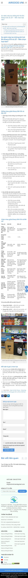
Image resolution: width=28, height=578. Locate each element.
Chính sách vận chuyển (20, 536)
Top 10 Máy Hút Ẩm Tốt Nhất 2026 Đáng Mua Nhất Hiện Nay (13, 465)
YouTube (6, 559)
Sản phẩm (4, 531)
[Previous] (23, 458)
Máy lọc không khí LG (6, 539)
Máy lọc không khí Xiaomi (7, 550)
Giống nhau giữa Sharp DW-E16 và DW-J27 (14, 30)
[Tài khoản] (23, 2)
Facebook (6, 557)
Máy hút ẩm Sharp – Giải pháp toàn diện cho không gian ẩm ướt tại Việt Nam (13, 391)
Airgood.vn (14, 2)
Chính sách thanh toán (20, 539)
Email (4, 429)
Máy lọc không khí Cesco (7, 548)
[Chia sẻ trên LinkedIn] (8, 396)
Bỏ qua (20, 577)
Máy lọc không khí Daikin (7, 536)
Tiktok (5, 562)
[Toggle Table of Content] (23, 24)
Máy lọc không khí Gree (6, 545)
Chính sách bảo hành (19, 541)
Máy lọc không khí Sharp (7, 533)
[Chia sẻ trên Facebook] (2, 396)
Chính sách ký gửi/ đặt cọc (20, 544)
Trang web (5, 436)
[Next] (26, 458)
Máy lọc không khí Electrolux (5, 542)
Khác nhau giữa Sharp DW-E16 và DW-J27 (14, 31)
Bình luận (6, 409)
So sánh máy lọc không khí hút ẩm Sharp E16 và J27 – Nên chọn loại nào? (14, 27)
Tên (4, 422)
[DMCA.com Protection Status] (15, 563)
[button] (26, 2)
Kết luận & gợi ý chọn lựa (10, 33)
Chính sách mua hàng (20, 533)
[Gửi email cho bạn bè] (5, 396)
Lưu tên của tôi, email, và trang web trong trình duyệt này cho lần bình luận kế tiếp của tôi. (13, 445)
